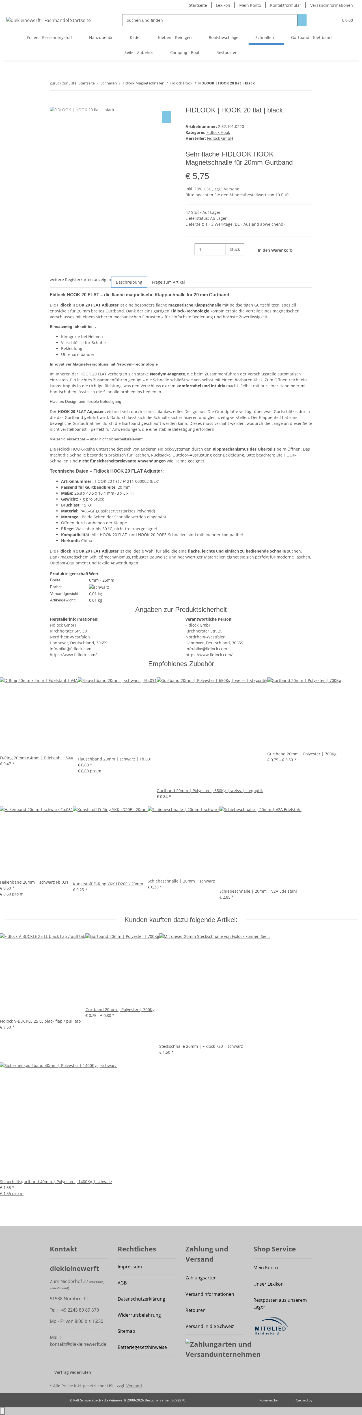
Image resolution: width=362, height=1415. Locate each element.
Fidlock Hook (218, 132)
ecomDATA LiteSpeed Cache (335, 1400)
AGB (122, 1283)
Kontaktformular (285, 5)
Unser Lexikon (268, 1284)
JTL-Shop (286, 1400)
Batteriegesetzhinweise (142, 1347)
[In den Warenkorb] (54, 103)
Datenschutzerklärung (141, 1299)
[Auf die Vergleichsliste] (166, 117)
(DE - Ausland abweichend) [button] (259, 224)
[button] (331, 20)
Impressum (130, 1267)
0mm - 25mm (101, 580)
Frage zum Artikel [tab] (168, 282)
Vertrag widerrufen (72, 1372)
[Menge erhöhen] (229, 261)
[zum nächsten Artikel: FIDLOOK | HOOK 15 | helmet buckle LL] (259, 84)
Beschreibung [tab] (129, 282)
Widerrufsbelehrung (139, 1315)
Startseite (198, 5)
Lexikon (223, 5)
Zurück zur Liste (63, 83)
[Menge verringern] (190, 249)
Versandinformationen (331, 5)
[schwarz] (99, 586)
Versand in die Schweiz (210, 1326)
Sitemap (126, 1331)
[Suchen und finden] (302, 20)
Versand (232, 189)
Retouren (196, 1310)
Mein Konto (250, 5)
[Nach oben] (2, 1411)
